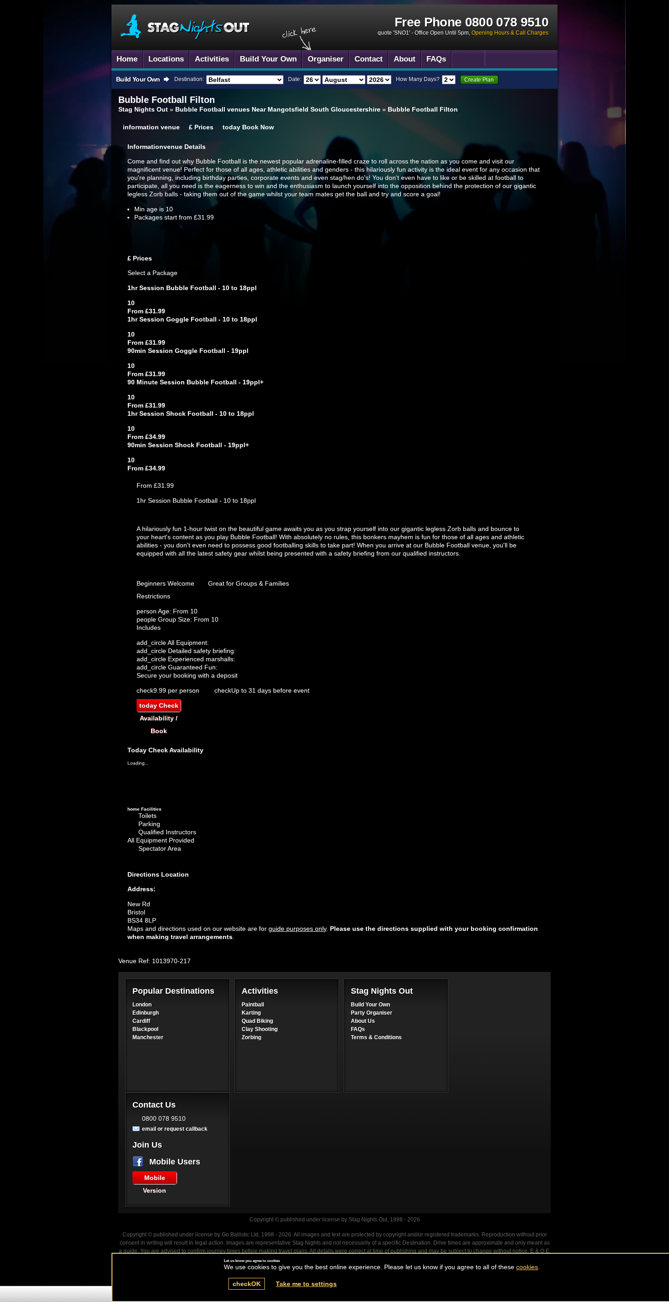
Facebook (139, 1161)
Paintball (253, 1004)
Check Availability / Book (158, 707)
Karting (251, 1013)
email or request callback (175, 1129)
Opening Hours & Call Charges (509, 33)
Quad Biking (257, 1021)
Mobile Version (154, 1179)
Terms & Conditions (376, 1037)
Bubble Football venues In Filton (185, 27)
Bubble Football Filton (423, 109)
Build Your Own (370, 1004)
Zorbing (251, 1037)
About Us (363, 1021)
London (142, 1004)
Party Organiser (371, 1013)
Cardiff (141, 1021)
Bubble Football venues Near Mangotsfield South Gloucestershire (277, 109)
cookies (527, 1267)
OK (247, 1283)
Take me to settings (306, 1283)
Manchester (147, 1037)
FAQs (358, 1029)
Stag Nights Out (143, 109)
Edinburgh (145, 1013)
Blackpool (145, 1029)
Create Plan (479, 80)
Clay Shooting (260, 1029)
